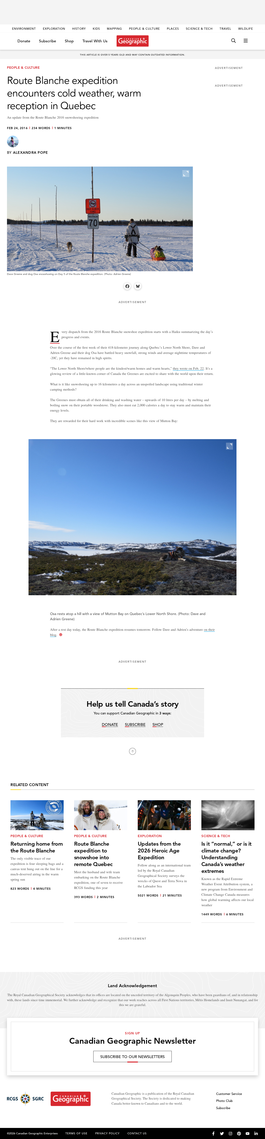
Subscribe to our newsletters (132, 1056)
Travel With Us (94, 41)
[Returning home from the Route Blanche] (37, 861)
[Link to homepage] (133, 41)
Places (173, 28)
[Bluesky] (137, 286)
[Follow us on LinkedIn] (256, 1134)
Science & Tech (199, 28)
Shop (69, 41)
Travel (225, 28)
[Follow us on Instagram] (230, 1134)
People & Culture (144, 28)
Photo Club (224, 1101)
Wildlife (245, 28)
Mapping (114, 28)
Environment (24, 28)
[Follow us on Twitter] (222, 1134)
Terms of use (76, 1133)
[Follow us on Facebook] (213, 1134)
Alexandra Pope (30, 152)
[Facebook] (127, 286)
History (79, 28)
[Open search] (233, 40)
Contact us (137, 1133)
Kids (96, 28)
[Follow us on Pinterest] (239, 1134)
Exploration (54, 28)
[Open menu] (246, 40)
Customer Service (229, 1094)
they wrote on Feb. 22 (188, 368)
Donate (23, 41)
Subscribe (47, 41)
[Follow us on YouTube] (247, 1134)
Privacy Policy (107, 1133)
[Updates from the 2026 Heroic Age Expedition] (164, 861)
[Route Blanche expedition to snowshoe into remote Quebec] (100, 861)
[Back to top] (132, 751)
